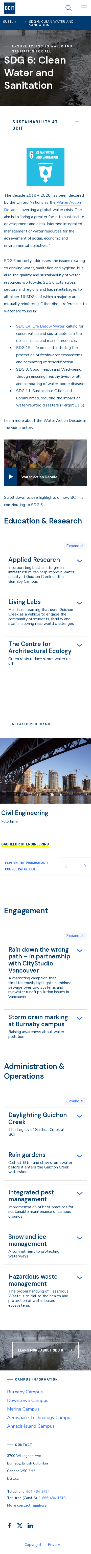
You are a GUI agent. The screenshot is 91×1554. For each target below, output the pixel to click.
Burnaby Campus (25, 1392)
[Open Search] (68, 8)
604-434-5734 (38, 1491)
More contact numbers (27, 1505)
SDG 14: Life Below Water (40, 326)
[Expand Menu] (77, 121)
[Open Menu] (83, 8)
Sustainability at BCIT (35, 125)
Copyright (33, 1544)
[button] (83, 866)
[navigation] (12, 8)
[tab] (45, 571)
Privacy (54, 1544)
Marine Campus (23, 1409)
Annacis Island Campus (31, 1426)
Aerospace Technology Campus (40, 1418)
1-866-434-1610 (52, 1498)
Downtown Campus (27, 1400)
